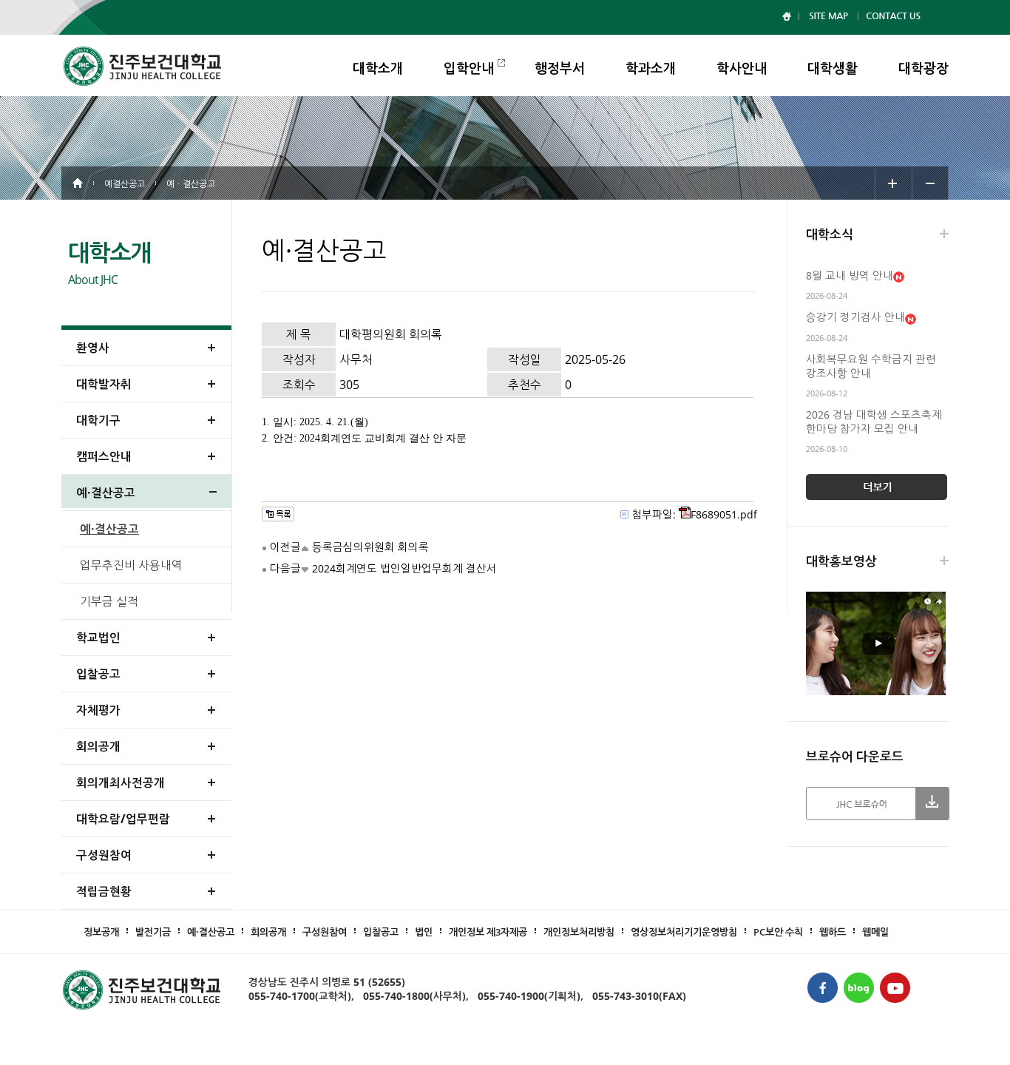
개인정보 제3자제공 (488, 932)
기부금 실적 (109, 601)
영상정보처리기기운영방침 (684, 932)
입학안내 (469, 68)
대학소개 (378, 68)
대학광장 (923, 68)
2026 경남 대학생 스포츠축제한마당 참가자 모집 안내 (874, 422)
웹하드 (832, 932)
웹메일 (875, 932)
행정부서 (560, 68)
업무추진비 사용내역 (131, 565)
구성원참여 (324, 932)
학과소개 (651, 68)
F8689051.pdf (724, 514)
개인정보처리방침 (578, 932)
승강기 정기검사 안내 (855, 317)
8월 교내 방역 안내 (849, 275)
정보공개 (101, 932)
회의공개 (268, 932)
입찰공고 (381, 932)
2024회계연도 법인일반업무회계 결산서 (404, 568)
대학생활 (832, 68)
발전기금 (153, 932)
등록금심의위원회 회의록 (370, 547)
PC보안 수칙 (778, 932)
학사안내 (741, 68)
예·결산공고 (109, 529)
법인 (424, 932)
